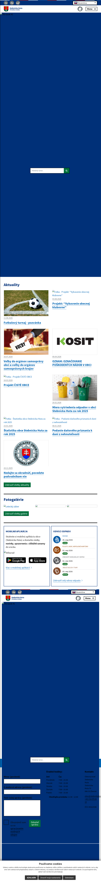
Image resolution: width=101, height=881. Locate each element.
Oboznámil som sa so (18, 828)
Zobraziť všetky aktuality (17, 484)
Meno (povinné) (12, 776)
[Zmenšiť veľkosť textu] (6, 3)
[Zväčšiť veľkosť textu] (18, 3)
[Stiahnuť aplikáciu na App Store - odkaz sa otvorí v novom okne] (37, 560)
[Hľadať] (67, 170)
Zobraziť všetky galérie (16, 513)
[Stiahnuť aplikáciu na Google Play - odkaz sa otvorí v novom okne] (16, 560)
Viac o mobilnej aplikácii (18, 567)
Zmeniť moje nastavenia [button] (50, 878)
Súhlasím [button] (31, 878)
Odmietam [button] (69, 878)
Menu (89, 8)
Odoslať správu (35, 823)
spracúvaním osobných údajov (16, 831)
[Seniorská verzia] (80, 8)
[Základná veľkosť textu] (12, 3)
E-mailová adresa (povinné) (18, 787)
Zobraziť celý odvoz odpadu (67, 580)
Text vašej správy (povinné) (18, 797)
